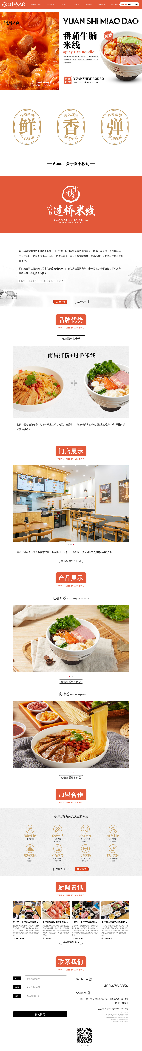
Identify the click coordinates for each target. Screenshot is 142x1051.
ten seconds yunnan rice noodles (119, 1021)
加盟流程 (60, 869)
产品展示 (76, 4)
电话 (17, 987)
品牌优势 (50, 4)
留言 (17, 995)
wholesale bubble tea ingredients (119, 1019)
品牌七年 (81, 301)
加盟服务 (81, 869)
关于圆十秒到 (36, 4)
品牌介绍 (60, 301)
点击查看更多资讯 (71, 941)
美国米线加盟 (124, 1012)
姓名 (17, 978)
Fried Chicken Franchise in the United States (116, 1016)
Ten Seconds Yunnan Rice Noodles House (117, 1014)
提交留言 (40, 1014)
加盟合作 (88, 4)
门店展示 (63, 4)
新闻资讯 (101, 4)
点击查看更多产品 (71, 681)
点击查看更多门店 (71, 560)
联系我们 (114, 4)
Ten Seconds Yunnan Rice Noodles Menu (117, 1017)
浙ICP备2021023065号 (117, 1008)
